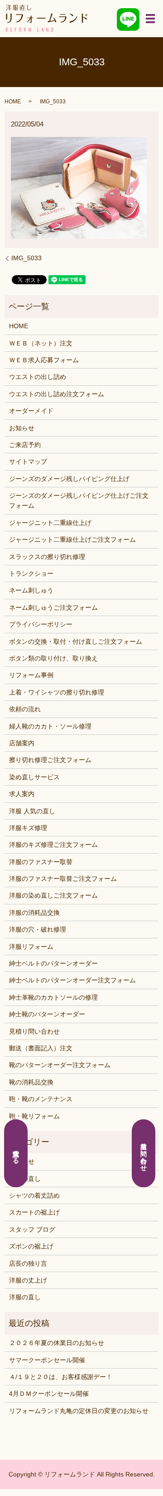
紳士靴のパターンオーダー (47, 1014)
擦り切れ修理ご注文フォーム (50, 759)
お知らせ (21, 428)
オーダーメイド (31, 410)
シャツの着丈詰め (34, 1195)
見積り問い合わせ (34, 1031)
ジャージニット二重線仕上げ (50, 522)
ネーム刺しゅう (31, 590)
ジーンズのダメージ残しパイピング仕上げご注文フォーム (79, 500)
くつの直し (25, 1178)
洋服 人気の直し (32, 811)
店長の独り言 (28, 1263)
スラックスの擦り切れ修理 (47, 556)
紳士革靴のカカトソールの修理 (53, 997)
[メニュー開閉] (150, 18)
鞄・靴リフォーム (34, 1116)
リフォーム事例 (31, 675)
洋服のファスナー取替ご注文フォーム (63, 878)
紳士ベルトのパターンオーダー (53, 963)
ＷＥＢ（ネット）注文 (40, 343)
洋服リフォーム (31, 946)
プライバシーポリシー (40, 624)
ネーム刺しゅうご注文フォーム (53, 607)
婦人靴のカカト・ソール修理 (50, 726)
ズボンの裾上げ (31, 1246)
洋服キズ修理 (28, 827)
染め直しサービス (34, 777)
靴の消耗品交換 (31, 1082)
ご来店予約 (25, 444)
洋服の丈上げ (28, 1280)
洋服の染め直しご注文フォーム (53, 895)
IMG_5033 (26, 258)
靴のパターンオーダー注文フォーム (59, 1065)
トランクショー (31, 573)
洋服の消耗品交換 (34, 912)
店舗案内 (21, 743)
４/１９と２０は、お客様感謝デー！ (60, 1376)
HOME (13, 101)
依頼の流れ (25, 709)
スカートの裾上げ (34, 1212)
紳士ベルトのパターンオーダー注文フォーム (72, 980)
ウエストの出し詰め (37, 376)
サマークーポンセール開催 (47, 1360)
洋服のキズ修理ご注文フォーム (53, 844)
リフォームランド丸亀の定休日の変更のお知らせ (79, 1410)
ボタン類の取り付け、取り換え (53, 658)
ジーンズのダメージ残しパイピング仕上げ (69, 478)
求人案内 (21, 793)
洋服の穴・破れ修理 (37, 929)
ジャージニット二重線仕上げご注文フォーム (72, 539)
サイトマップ (28, 461)
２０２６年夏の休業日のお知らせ (56, 1342)
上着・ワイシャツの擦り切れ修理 (56, 692)
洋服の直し (25, 1297)
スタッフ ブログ (32, 1229)
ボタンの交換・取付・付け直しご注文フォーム (75, 641)
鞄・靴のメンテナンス (40, 1099)
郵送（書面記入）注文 (40, 1048)
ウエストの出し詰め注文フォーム (56, 394)
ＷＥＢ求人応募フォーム (44, 360)
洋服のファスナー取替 (40, 861)
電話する (16, 1153)
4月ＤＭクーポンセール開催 (49, 1393)
